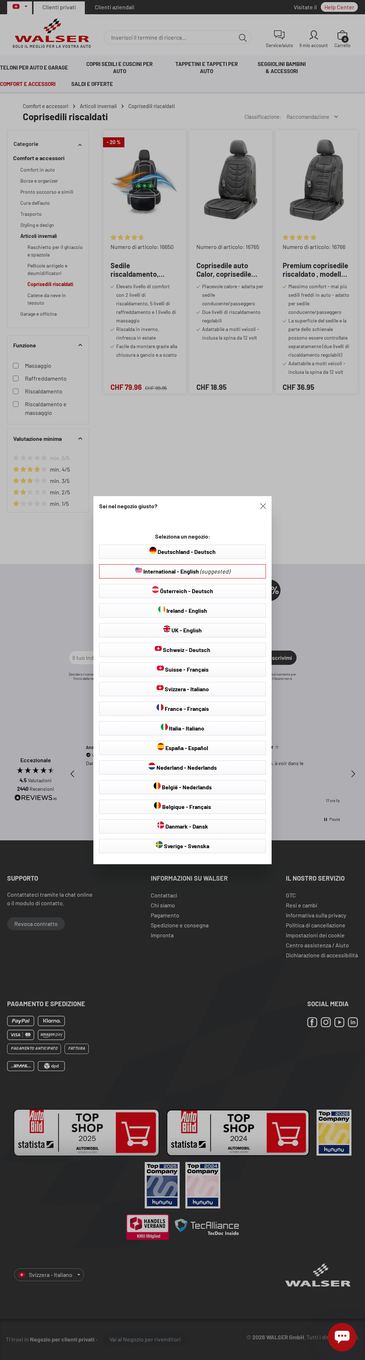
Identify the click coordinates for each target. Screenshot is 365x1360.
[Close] (263, 506)
